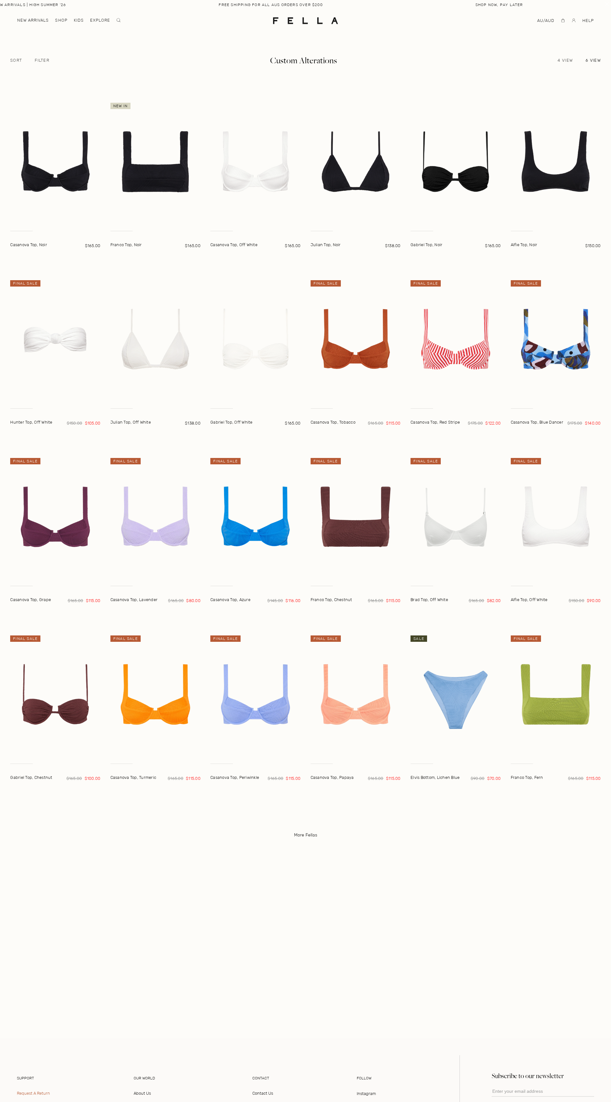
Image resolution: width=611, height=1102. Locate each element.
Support (25, 1078)
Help (588, 20)
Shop (61, 20)
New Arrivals (33, 20)
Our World (144, 1078)
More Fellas (305, 835)
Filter (42, 60)
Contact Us (262, 1093)
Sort (16, 60)
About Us (142, 1093)
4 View (565, 60)
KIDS (79, 20)
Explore (100, 20)
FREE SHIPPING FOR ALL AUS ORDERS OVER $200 (270, 5)
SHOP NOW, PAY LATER (499, 5)
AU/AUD (545, 20)
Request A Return (33, 1093)
